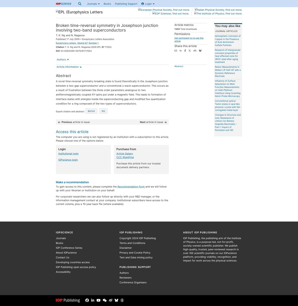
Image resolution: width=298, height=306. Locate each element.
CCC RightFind (125, 157)
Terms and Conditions (132, 243)
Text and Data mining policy (136, 257)
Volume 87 (82, 43)
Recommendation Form (131, 186)
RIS (103, 111)
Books (107, 3)
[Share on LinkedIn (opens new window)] (180, 50)
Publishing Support (126, 3)
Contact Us (62, 257)
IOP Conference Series (69, 247)
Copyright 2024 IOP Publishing (138, 238)
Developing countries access (73, 262)
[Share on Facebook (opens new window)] (185, 50)
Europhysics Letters (66, 43)
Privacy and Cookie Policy (135, 252)
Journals (92, 3)
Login (148, 3)
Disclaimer (126, 247)
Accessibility (63, 271)
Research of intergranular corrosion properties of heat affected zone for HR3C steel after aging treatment (228, 56)
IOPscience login (68, 159)
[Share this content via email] (175, 50)
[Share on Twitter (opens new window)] (189, 50)
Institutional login (68, 153)
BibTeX (91, 111)
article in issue (76, 122)
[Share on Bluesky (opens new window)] (200, 50)
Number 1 (94, 43)
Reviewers (125, 277)
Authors (61, 59)
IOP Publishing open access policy (76, 267)
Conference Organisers (133, 282)
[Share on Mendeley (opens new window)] (194, 50)
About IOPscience (66, 252)
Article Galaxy (124, 153)
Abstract (178, 66)
